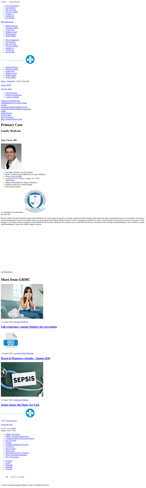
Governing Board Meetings (23, 353)
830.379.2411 (12, 421)
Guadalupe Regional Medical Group (14, 107)
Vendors (8, 443)
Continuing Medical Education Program (19, 438)
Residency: (9, 185)
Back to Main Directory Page (11, 119)
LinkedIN (9, 467)
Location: (9, 178)
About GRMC (10, 36)
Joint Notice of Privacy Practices (17, 453)
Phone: (8, 176)
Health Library (10, 34)
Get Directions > (7, 272)
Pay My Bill (9, 18)
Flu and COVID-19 (21, 322)
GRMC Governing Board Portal (17, 436)
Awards (4, 105)
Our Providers (10, 8)
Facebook (9, 461)
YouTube (8, 469)
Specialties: (9, 172)
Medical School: (11, 183)
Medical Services (11, 26)
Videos (3, 111)
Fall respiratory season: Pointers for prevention (29, 326)
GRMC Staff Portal (12, 434)
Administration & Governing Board (14, 103)
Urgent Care (9, 30)
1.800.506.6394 (6, 425)
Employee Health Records (10, 101)
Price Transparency (12, 6)
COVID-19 (9, 16)
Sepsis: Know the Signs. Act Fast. (20, 404)
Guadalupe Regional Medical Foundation (16, 109)
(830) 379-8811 (16, 176)
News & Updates (11, 12)
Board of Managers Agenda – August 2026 (25, 358)
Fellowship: (9, 187)
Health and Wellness (21, 400)
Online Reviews (7, 113)
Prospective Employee (13, 95)
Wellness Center (11, 32)
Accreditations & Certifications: (12, 212)
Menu (3, 22)
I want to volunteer (12, 97)
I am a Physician (11, 93)
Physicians (11, 81)
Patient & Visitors (11, 28)
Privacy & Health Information (16, 455)
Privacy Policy (10, 449)
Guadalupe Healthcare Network (16, 445)
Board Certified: (11, 174)
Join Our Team (10, 10)
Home (3, 81)
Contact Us (9, 14)
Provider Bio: (6, 214)
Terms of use (10, 451)
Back (7, 22)
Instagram (9, 465)
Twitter (8, 463)
